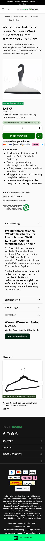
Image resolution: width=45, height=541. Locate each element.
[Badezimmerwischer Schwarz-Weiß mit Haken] (22, 79)
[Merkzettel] (30, 9)
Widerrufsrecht (24, 523)
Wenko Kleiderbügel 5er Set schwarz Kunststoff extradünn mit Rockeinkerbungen (19, 404)
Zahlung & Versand (33, 530)
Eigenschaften (12, 299)
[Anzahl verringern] (5, 128)
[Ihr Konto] (36, 9)
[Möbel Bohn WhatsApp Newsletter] (16, 433)
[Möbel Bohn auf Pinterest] (12, 433)
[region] (22, 79)
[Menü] (3, 9)
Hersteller (10, 314)
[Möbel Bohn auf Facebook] (4, 433)
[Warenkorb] (41, 9)
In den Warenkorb (19, 135)
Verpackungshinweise (13, 533)
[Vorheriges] (7, 79)
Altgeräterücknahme (32, 533)
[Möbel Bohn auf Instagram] (8, 433)
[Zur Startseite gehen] (22, 9)
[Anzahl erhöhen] (39, 128)
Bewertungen (12, 307)
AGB (33, 523)
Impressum (12, 523)
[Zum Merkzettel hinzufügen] (39, 136)
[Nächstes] (37, 79)
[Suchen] (8, 9)
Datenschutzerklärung (21, 526)
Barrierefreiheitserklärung (13, 530)
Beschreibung (12, 223)
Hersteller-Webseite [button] (17, 336)
